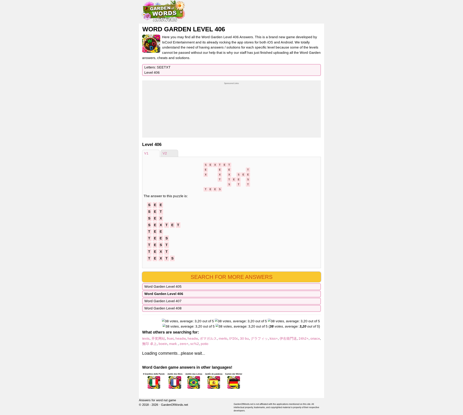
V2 (165, 153)
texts (146, 338)
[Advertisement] (231, 107)
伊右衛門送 (288, 338)
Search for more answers (232, 277)
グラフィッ (259, 338)
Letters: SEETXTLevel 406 (157, 69)
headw (180, 338)
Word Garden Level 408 (163, 308)
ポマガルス (208, 338)
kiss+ (274, 338)
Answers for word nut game (157, 400)
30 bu (244, 338)
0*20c (233, 338)
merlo (223, 338)
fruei (170, 338)
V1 (146, 153)
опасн (315, 338)
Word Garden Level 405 (163, 286)
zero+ (184, 344)
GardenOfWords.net (174, 404)
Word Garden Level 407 (163, 301)
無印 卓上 (149, 344)
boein (163, 344)
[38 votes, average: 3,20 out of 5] (188, 321)
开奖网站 (158, 338)
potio (204, 344)
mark (173, 344)
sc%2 (194, 344)
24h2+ (304, 338)
